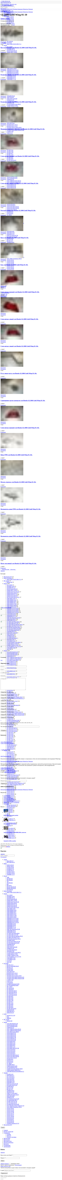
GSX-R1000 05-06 (11, 187)
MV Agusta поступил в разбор (10, 823)
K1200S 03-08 (10, 831)
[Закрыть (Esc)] (1, 1177)
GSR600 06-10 (10, 179)
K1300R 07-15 (10, 869)
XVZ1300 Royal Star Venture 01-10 (15, 783)
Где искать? (4, 8)
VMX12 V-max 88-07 (12, 1093)
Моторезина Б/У (8, 576)
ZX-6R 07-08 (10, 152)
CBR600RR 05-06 (11, 76)
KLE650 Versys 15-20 (12, 126)
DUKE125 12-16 (11, 823)
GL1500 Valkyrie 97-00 (12, 623)
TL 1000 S (9, 215)
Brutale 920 (9, 582)
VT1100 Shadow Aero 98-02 (14, 104)
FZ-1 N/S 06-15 (10, 754)
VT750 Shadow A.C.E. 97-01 (14, 646)
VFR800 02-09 (10, 100)
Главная (3, 18)
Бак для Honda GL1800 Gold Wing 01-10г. (14, 265)
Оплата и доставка (8, 798)
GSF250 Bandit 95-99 (12, 653)
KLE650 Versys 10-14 (12, 124)
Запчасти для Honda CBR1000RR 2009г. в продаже (15, 832)
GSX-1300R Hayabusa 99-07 (14, 182)
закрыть (3, 570)
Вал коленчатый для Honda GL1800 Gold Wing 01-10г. (19, 47)
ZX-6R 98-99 (10, 740)
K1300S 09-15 (10, 22)
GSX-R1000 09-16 (11, 1038)
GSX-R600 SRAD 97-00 (13, 1048)
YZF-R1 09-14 (10, 791)
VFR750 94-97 (10, 97)
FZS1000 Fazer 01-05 (12, 1085)
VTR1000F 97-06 (11, 958)
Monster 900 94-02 (11, 806)
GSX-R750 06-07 (11, 1052)
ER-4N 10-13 (10, 702)
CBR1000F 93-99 (11, 598)
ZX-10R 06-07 (10, 989)
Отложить (3, 43)
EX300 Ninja (10, 708)
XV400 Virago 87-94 (12, 776)
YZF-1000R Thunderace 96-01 (14, 258)
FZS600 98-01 (10, 762)
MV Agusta (6, 580)
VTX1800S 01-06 (11, 959)
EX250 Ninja (10, 969)
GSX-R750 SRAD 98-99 (13, 208)
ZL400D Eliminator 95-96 (13, 720)
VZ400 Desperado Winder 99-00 (14, 1068)
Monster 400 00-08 (11, 805)
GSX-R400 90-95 (11, 1041)
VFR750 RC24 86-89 (12, 98)
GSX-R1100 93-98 (11, 668)
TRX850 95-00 (10, 1092)
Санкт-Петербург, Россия (7, 768)
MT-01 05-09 (10, 239)
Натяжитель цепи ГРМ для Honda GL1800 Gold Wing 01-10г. (21, 509)
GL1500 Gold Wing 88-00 (13, 622)
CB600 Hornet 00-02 (12, 593)
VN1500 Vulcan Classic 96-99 (14, 127)
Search (2, 1127)
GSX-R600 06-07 (11, 673)
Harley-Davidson (8, 42)
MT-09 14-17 (10, 241)
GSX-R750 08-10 (11, 205)
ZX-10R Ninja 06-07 (12, 990)
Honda (5, 45)
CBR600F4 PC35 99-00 (12, 72)
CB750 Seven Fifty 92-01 (13, 597)
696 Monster (10, 810)
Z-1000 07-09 (10, 131)
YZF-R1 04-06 (10, 262)
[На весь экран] (4, 1177)
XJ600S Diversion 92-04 (13, 775)
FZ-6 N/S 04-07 (10, 1078)
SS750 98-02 (10, 41)
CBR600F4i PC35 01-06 (13, 612)
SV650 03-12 (10, 212)
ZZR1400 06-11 (10, 747)
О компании (7, 795)
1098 (8, 877)
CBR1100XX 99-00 (11, 68)
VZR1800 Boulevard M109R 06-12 (15, 1071)
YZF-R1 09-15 (10, 267)
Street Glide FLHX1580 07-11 (14, 44)
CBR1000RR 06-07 (11, 601)
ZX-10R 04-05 (10, 988)
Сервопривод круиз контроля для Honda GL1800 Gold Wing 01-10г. (23, 400)
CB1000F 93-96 (11, 586)
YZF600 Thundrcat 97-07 (13, 1123)
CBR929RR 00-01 (11, 619)
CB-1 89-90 (9, 585)
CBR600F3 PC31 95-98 (12, 71)
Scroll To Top (7, 1166)
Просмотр (3, 42)
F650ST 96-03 (10, 18)
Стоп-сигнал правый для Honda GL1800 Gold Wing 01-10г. (20, 156)
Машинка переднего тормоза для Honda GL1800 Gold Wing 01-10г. (23, 129)
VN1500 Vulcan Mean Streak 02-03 (15, 713)
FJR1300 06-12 (10, 753)
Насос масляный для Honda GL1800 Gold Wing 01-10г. (19, 563)
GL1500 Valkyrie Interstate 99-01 (15, 624)
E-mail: (2, 1170)
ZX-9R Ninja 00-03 (11, 160)
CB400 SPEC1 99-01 (12, 52)
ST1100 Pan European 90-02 (14, 627)
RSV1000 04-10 (11, 820)
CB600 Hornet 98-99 (12, 596)
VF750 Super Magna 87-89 (13, 628)
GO (1, 660)
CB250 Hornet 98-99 (12, 51)
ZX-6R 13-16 (10, 154)
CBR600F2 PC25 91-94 (12, 70)
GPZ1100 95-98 (10, 123)
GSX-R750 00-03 (11, 678)
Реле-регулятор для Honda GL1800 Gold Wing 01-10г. (18, 210)
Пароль (3, 1158)
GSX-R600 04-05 (11, 1044)
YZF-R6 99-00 (10, 1122)
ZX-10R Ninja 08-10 (12, 728)
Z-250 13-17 (10, 133)
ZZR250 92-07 (10, 749)
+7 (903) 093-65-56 (5, 749)
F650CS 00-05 (10, 16)
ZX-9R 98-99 (10, 159)
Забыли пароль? (5, 1163)
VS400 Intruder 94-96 (12, 1066)
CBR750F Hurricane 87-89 (13, 617)
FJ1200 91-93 (10, 751)
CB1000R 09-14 (11, 49)
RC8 (8, 1016)
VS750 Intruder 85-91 (12, 1067)
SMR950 (9, 825)
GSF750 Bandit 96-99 (12, 178)
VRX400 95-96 (10, 102)
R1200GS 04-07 (11, 835)
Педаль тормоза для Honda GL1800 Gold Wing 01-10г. (18, 482)
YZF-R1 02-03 (10, 261)
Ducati (5, 876)
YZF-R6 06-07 (10, 1119)
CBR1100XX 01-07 (11, 606)
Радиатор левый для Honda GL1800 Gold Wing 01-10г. (18, 75)
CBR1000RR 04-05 (11, 600)
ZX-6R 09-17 (10, 153)
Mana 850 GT (10, 818)
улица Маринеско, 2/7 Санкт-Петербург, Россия (7, 742)
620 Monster (10, 809)
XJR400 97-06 (10, 773)
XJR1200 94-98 (10, 1096)
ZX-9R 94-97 (10, 157)
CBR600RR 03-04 (11, 613)
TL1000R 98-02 (11, 1064)
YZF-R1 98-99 (10, 268)
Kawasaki (6, 699)
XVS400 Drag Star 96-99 (13, 781)
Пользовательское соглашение (11, 802)
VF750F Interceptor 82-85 (13, 630)
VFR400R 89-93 (11, 96)
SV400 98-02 (10, 1059)
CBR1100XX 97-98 (11, 604)
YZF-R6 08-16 (10, 1120)
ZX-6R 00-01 (10, 732)
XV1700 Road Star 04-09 (13, 1098)
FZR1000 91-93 (10, 234)
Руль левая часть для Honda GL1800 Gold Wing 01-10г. (19, 373)
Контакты (6, 803)
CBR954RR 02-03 (11, 620)
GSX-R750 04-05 (11, 1051)
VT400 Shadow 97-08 (12, 105)
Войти (2, 1160)
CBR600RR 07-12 (11, 78)
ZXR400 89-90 (10, 746)
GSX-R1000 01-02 (11, 185)
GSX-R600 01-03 (11, 671)
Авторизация (7, 1146)
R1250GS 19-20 (11, 836)
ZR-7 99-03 (9, 986)
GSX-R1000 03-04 (11, 186)
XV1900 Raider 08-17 (12, 779)
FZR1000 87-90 (10, 232)
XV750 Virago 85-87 (12, 1103)
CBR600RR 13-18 (11, 79)
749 (7, 813)
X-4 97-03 (9, 960)
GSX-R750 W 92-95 (12, 209)
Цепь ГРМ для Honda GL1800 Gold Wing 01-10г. (16, 455)
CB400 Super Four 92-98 (13, 591)
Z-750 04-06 (10, 134)
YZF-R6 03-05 (10, 269)
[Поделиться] (2, 1177)
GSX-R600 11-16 (11, 1047)
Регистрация (18, 1165)
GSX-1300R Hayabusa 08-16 (14, 180)
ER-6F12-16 (10, 967)
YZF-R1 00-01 (10, 260)
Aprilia (5, 817)
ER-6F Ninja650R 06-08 (13, 705)
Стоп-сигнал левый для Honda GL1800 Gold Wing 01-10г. (19, 183)
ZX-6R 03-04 (10, 734)
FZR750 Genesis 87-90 (12, 235)
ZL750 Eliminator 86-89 (12, 721)
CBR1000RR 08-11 (11, 602)
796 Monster (10, 812)
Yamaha (5, 1073)
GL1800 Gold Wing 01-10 (13, 626)
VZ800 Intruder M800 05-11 (13, 1070)
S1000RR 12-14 (11, 838)
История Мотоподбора (9, 799)
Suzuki (5, 1022)
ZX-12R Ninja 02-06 (12, 731)
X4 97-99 (9, 962)
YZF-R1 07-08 (10, 1112)
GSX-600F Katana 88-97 (13, 660)
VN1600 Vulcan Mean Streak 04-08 (15, 130)
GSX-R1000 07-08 (11, 1037)
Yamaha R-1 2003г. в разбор (10, 840)
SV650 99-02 (10, 213)
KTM (5, 821)
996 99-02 (9, 816)
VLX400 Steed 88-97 (12, 638)
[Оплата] (1, 848)
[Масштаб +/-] (5, 1177)
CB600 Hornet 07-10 (12, 594)
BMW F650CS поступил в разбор (11, 815)
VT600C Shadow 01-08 (12, 107)
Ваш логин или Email (7, 1155)
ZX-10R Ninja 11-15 (12, 730)
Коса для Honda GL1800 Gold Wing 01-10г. (15, 237)
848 (7, 884)
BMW (5, 863)
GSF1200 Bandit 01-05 (12, 652)
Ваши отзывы (7, 797)
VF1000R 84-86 (11, 940)
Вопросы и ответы (8, 801)
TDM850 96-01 (10, 242)
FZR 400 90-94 (10, 231)
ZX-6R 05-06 (10, 150)
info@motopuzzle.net (6, 2)
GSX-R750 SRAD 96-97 (13, 206)
